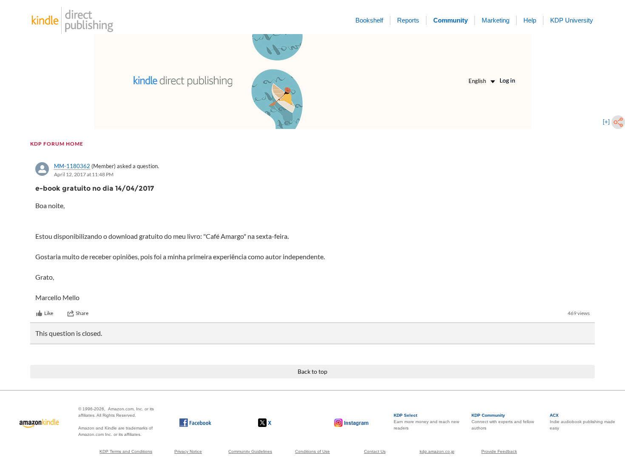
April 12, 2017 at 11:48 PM (84, 174)
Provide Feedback (499, 451)
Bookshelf (369, 20)
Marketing (495, 20)
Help (529, 20)
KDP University (571, 20)
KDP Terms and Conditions (125, 451)
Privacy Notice (188, 451)
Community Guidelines (250, 451)
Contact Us (375, 451)
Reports (408, 20)
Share (82, 313)
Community (450, 20)
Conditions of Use (312, 451)
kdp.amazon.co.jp (437, 451)
